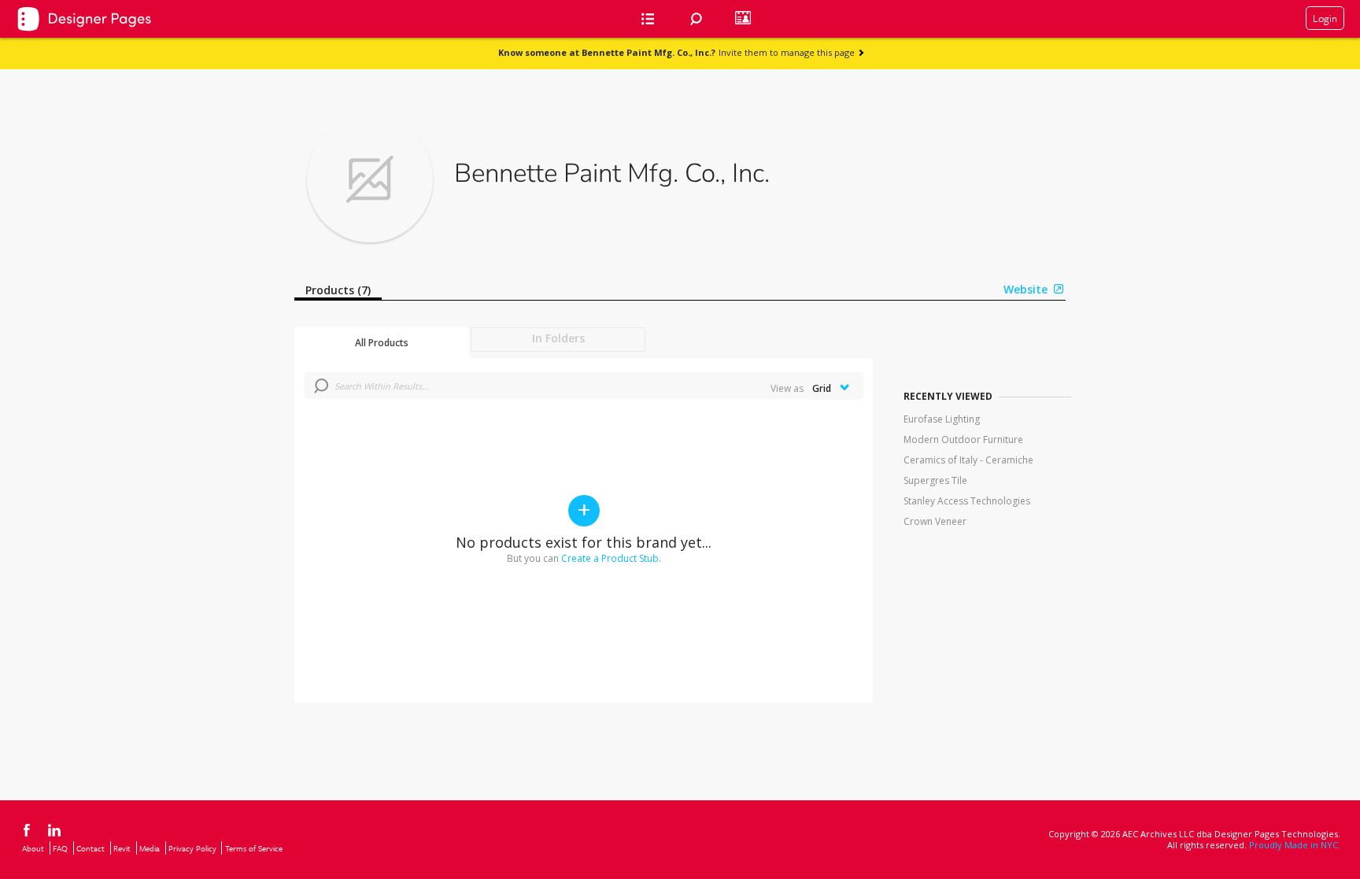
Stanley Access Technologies (967, 501)
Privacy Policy (192, 848)
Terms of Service (254, 848)
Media (149, 848)
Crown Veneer (935, 521)
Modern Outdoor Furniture (963, 439)
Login (1325, 18)
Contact (90, 848)
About (33, 848)
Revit (122, 848)
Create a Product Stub (610, 558)
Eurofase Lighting (942, 419)
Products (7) (338, 290)
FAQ (60, 848)
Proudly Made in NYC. (1294, 845)
